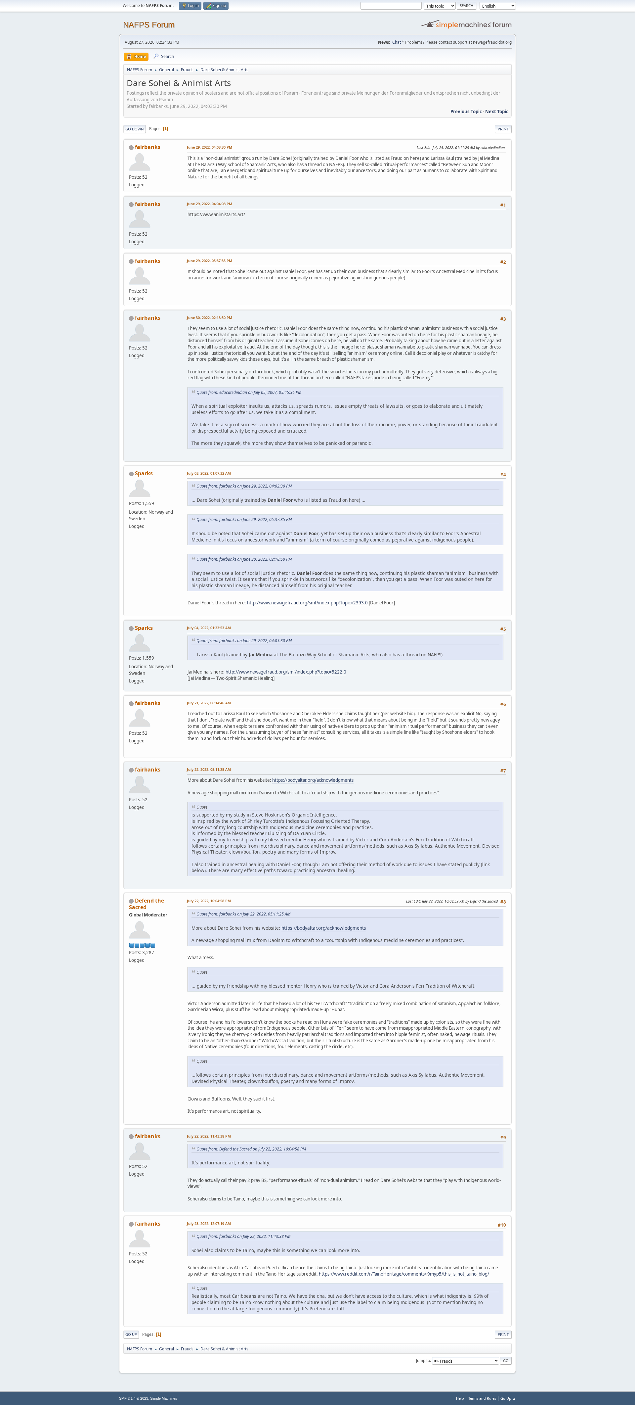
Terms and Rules (482, 1398)
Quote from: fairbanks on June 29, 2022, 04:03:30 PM (244, 486)
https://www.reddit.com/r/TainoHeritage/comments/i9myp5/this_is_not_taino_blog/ (404, 1274)
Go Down (134, 128)
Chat (396, 42)
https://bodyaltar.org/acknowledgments (313, 780)
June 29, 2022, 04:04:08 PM (209, 203)
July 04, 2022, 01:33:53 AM (209, 627)
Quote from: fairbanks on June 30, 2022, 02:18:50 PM (244, 559)
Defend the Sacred (146, 904)
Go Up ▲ (508, 1398)
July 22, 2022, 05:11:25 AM (209, 769)
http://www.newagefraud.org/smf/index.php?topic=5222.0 (286, 672)
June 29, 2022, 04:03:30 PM (209, 147)
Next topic (496, 112)
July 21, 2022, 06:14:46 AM (209, 702)
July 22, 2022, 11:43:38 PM (209, 1136)
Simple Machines (163, 1398)
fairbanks (147, 147)
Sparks (144, 473)
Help (460, 1398)
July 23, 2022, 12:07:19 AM (209, 1223)
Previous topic (466, 112)
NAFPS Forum (149, 24)
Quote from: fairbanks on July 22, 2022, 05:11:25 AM (243, 914)
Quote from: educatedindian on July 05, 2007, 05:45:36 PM (248, 392)
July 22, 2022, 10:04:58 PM (209, 900)
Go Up (131, 1334)
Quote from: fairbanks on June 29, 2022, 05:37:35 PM (244, 519)
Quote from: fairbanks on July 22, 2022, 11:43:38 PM (243, 1236)
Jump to (423, 1360)
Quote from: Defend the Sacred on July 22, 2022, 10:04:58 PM (251, 1149)
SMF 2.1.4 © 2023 (133, 1398)
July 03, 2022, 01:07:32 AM (209, 473)
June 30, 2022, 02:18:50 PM (209, 317)
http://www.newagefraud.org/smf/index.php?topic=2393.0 (307, 603)
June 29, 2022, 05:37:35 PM (209, 260)
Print (503, 128)
